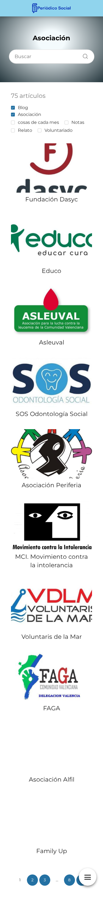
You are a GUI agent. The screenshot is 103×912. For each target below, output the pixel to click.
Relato (25, 130)
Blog (23, 107)
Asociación (29, 114)
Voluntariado (58, 130)
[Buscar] (83, 55)
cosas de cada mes (38, 122)
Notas (77, 122)
